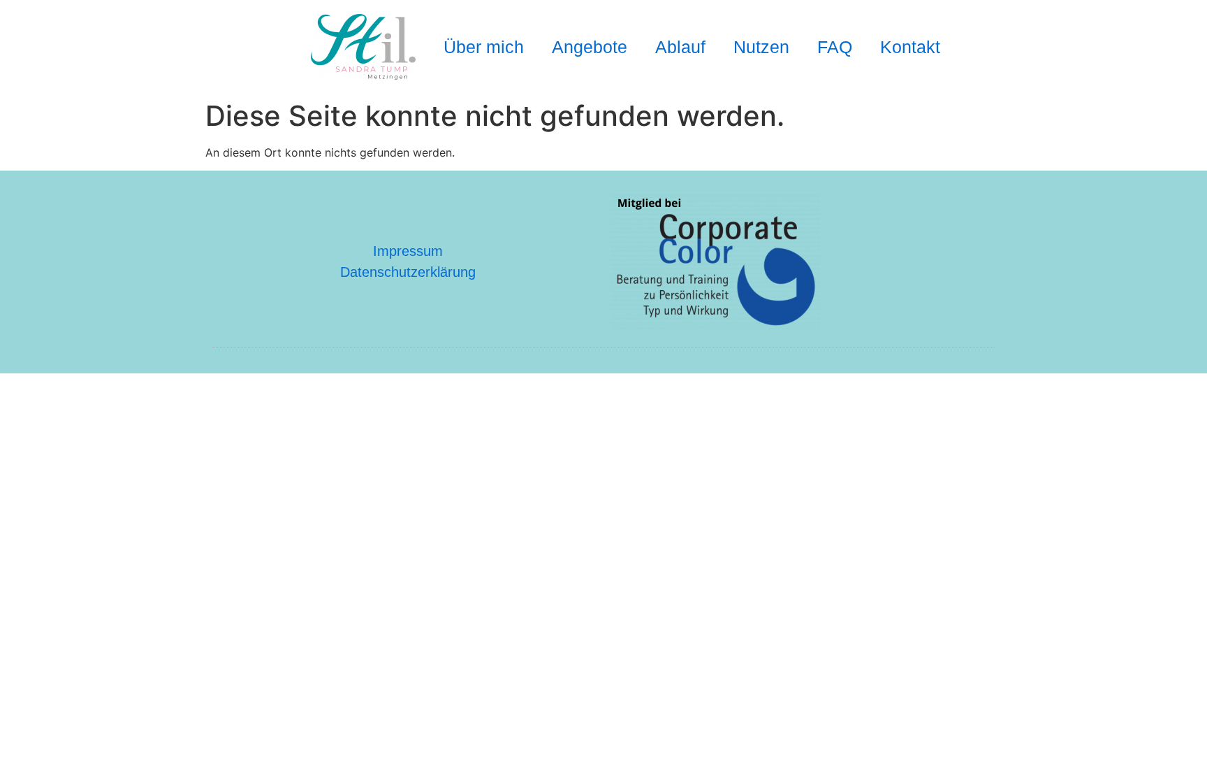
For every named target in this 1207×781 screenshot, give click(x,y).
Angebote (589, 47)
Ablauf (680, 47)
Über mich (484, 47)
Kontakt (910, 47)
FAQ (834, 47)
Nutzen (761, 47)
